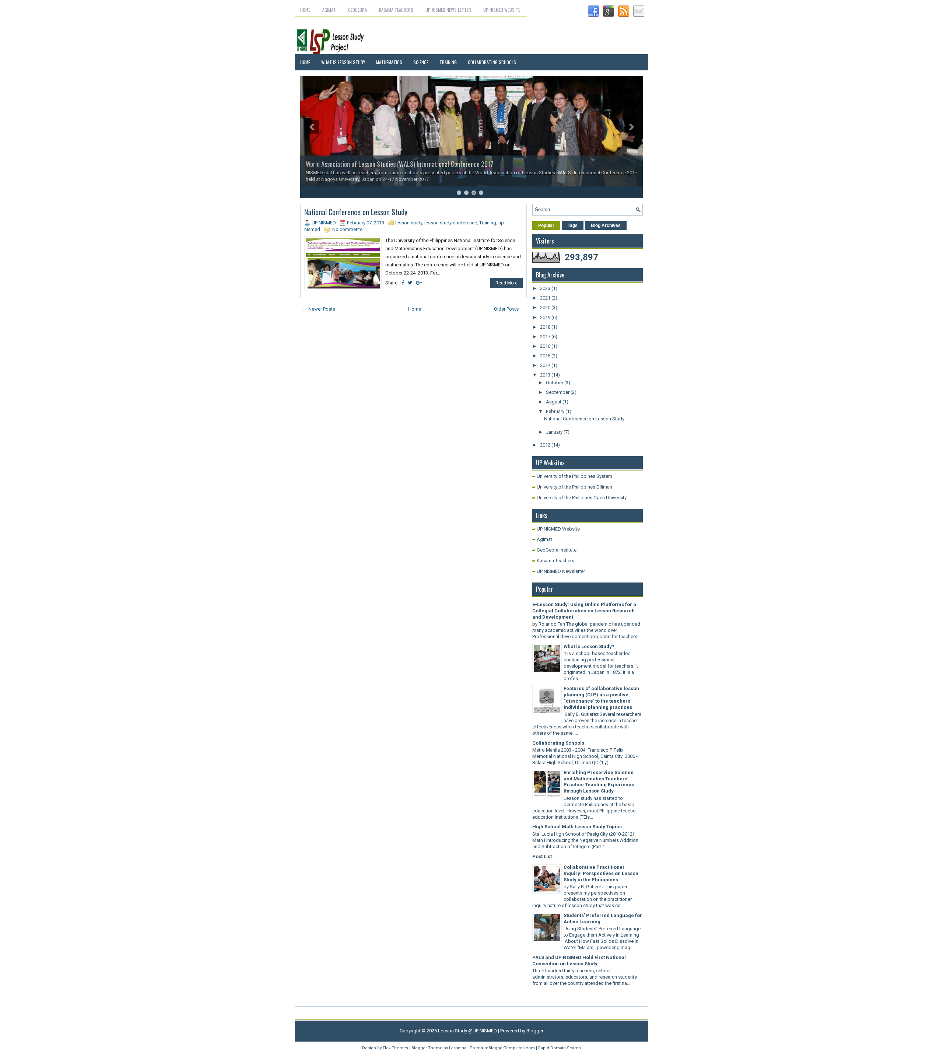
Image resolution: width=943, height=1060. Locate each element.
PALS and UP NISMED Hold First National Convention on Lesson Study (579, 960)
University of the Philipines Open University (582, 497)
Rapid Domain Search (559, 1048)
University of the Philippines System (574, 476)
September (558, 392)
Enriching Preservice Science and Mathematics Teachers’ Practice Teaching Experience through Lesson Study (599, 782)
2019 (545, 317)
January (555, 432)
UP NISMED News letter (448, 10)
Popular (546, 225)
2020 (545, 307)
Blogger (534, 1030)
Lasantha (457, 1048)
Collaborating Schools (492, 62)
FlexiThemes (395, 1048)
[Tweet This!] (410, 283)
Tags (573, 225)
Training (448, 62)
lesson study (408, 222)
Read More (506, 283)
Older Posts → (509, 309)
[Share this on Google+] (419, 283)
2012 (545, 445)
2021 (545, 298)
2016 (545, 346)
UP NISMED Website (501, 10)
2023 (545, 288)
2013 (545, 375)
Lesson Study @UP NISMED (467, 1030)
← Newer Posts (318, 309)
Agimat (329, 10)
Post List (542, 856)
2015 (545, 355)
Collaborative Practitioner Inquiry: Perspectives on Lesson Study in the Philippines (601, 873)
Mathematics (389, 62)
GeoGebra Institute (556, 550)
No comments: (348, 229)
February (555, 411)
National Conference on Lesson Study (355, 212)
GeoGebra (357, 10)
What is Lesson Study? (589, 646)
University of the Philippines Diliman (574, 487)
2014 (545, 365)
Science (420, 62)
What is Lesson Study (343, 62)
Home (305, 10)
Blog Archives (606, 225)
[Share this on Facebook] (403, 283)
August (554, 402)
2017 (545, 336)
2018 (545, 327)
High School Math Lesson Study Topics (577, 826)
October (555, 382)
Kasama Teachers (396, 10)
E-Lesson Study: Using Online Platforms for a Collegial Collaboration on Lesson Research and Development (584, 611)
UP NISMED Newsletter (561, 571)
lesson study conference (450, 222)
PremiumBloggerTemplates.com (502, 1048)
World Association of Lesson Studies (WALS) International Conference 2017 (399, 164)
